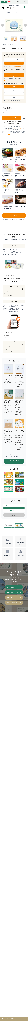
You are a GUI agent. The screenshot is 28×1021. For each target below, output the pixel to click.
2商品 (14, 90)
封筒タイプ (14, 63)
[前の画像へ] (2, 25)
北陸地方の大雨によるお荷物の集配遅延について (16, 2)
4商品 (14, 97)
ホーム (3, 13)
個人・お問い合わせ (18, 128)
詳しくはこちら (19, 66)
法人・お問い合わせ (6, 129)
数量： (4, 112)
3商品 (14, 94)
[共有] (24, 118)
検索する (14, 515)
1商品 (14, 86)
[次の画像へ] (25, 25)
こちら (9, 134)
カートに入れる (11, 118)
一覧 (25, 2)
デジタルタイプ (14, 59)
